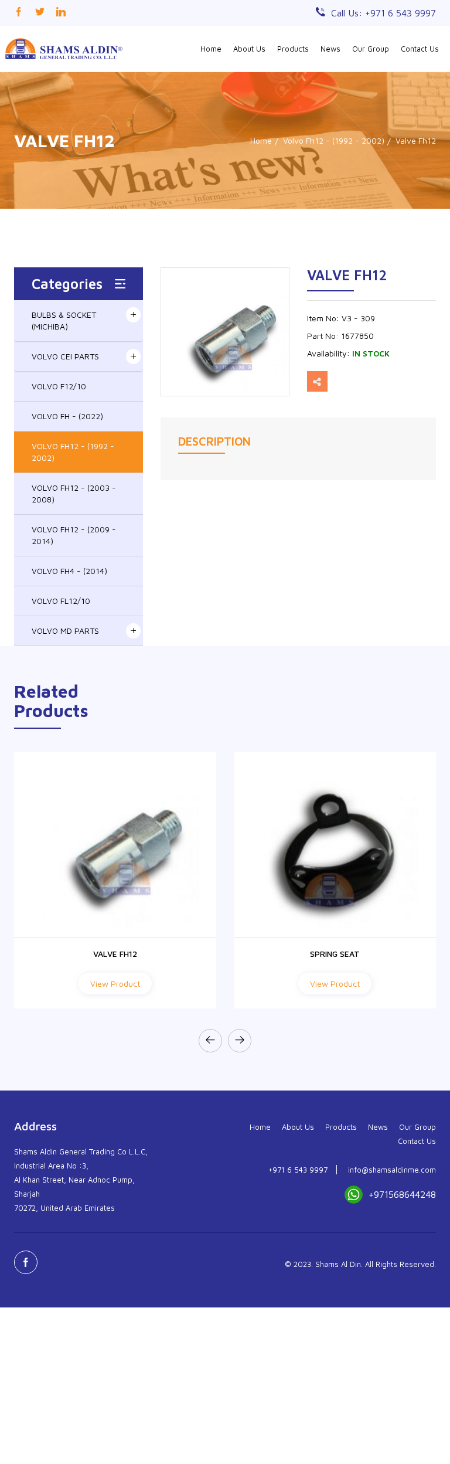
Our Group (370, 48)
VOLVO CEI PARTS (65, 356)
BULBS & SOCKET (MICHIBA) (64, 320)
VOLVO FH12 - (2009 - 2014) (74, 535)
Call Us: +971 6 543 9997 (383, 13)
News (330, 48)
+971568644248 (402, 1194)
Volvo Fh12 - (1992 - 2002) (333, 140)
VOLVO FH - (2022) (67, 416)
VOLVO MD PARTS (65, 631)
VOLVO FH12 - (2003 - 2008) (74, 493)
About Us (249, 48)
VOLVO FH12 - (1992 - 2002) (73, 452)
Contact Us (420, 48)
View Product (115, 984)
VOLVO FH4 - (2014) (69, 571)
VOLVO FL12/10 (61, 601)
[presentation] (210, 1040)
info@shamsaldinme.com (392, 1169)
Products (293, 48)
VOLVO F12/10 (59, 386)
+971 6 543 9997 (298, 1169)
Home (210, 48)
